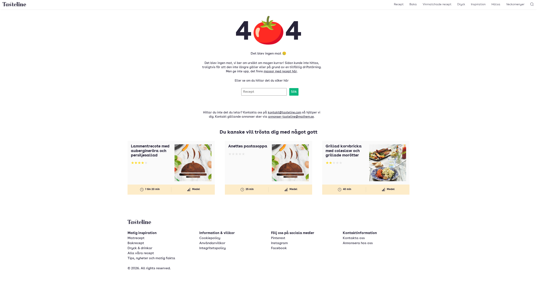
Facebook (279, 248)
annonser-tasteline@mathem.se (291, 116)
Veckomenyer (515, 4)
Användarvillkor (212, 243)
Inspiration (478, 4)
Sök (294, 92)
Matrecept (136, 238)
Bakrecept (136, 243)
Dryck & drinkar (140, 248)
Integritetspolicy (212, 248)
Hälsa (495, 4)
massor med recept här (280, 71)
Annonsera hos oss (358, 243)
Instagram (279, 243)
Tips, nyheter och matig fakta (151, 258)
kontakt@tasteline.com (284, 112)
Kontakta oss (354, 238)
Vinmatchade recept (437, 4)
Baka (413, 4)
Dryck (461, 4)
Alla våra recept (141, 253)
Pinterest (278, 238)
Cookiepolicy (209, 238)
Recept (399, 4)
